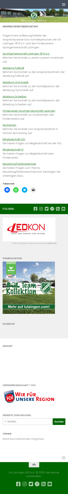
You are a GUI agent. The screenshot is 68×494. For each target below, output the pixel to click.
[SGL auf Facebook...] (35, 209)
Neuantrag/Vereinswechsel (19, 164)
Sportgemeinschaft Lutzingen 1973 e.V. (26, 53)
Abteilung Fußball (13, 68)
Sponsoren (9, 125)
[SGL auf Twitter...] (46, 209)
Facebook (9, 324)
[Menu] (63, 4)
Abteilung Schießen (15, 96)
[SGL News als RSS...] (58, 209)
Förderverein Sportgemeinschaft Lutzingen (29, 111)
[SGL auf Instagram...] (41, 209)
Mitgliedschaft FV (13, 149)
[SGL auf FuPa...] (52, 209)
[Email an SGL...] (63, 209)
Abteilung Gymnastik (15, 82)
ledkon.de (51, 243)
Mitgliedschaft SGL (14, 139)
